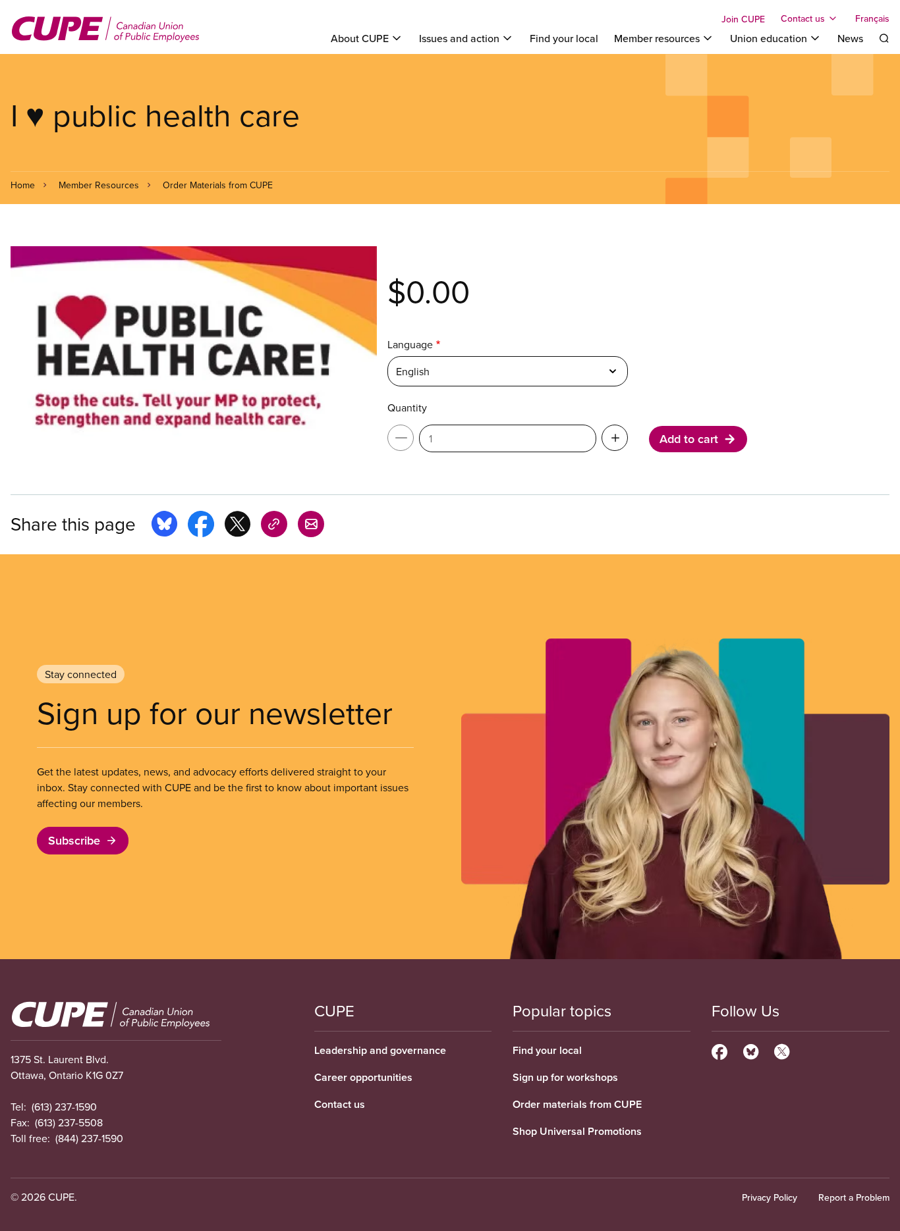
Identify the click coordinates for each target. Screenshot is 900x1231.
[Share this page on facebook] (201, 526)
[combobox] (507, 371)
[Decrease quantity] (400, 438)
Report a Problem (853, 1197)
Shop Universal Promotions (577, 1131)
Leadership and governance (380, 1050)
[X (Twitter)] (781, 1050)
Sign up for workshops (565, 1077)
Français (872, 18)
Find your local (564, 38)
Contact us (339, 1104)
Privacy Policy (769, 1197)
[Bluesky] (750, 1050)
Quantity (407, 407)
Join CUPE (743, 19)
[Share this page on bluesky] (164, 526)
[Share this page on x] (237, 526)
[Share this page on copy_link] (274, 526)
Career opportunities (363, 1077)
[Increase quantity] (615, 438)
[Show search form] (884, 38)
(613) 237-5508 (69, 1122)
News (850, 38)
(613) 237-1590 (64, 1106)
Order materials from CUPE (577, 1104)
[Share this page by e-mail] (311, 526)
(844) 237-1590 (89, 1138)
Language (410, 344)
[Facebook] (719, 1050)
